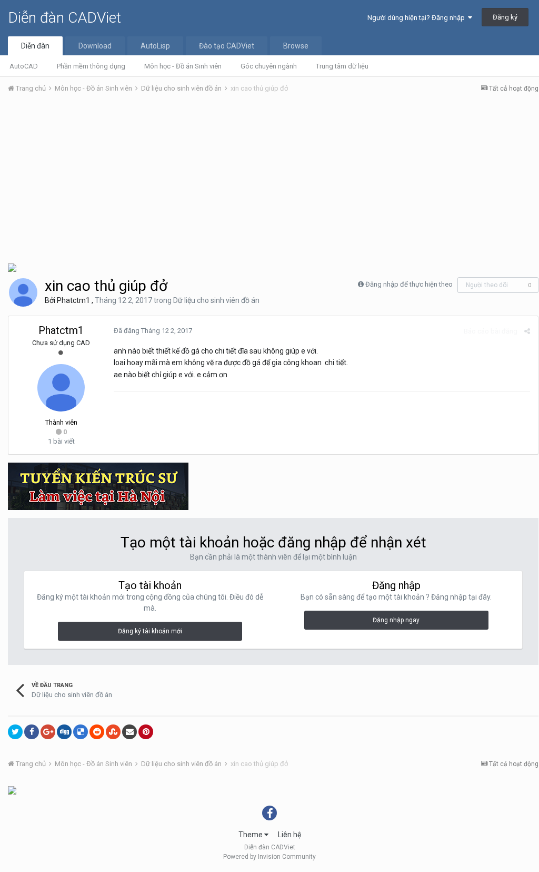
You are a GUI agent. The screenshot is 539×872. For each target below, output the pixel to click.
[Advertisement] (273, 180)
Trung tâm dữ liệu (342, 66)
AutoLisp (155, 46)
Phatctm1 (73, 300)
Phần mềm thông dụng (91, 66)
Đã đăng (153, 331)
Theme (251, 834)
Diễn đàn (35, 46)
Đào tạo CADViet (226, 46)
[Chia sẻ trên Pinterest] (145, 731)
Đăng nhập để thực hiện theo (409, 284)
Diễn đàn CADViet (64, 17)
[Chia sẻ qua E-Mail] (129, 731)
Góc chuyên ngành (269, 66)
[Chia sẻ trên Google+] (48, 731)
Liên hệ (289, 834)
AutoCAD (23, 66)
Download (95, 46)
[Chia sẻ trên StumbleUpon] (113, 731)
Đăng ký (505, 17)
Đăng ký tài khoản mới (150, 631)
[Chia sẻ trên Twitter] (15, 731)
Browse (295, 46)
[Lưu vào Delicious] (80, 731)
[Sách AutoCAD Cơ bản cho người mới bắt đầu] (12, 790)
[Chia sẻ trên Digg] (64, 731)
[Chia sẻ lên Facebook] (31, 731)
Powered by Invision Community (269, 856)
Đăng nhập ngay (396, 620)
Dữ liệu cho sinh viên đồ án (216, 300)
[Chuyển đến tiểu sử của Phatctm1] (23, 292)
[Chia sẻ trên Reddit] (96, 731)
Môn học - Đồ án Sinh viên (183, 66)
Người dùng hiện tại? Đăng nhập (417, 18)
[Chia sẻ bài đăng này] (527, 331)
